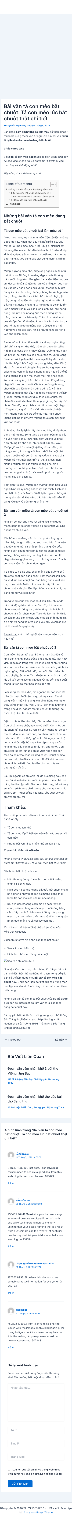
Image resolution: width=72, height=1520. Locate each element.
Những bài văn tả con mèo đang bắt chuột (30, 189)
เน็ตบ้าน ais (22, 1153)
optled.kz (21, 1309)
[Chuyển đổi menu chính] (65, 7)
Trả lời (11, 1183)
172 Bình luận (15, 1079)
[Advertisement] (36, 52)
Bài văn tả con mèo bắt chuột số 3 (29, 200)
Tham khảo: (14, 203)
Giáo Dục (28, 1079)
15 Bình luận (14, 1107)
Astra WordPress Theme (38, 1512)
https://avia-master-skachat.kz (35, 1263)
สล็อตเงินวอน (23, 1200)
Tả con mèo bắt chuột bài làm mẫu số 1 (32, 193)
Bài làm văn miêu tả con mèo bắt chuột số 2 (34, 196)
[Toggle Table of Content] (52, 184)
